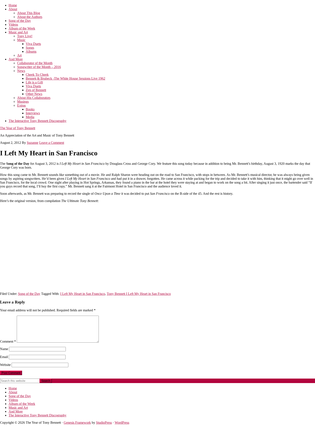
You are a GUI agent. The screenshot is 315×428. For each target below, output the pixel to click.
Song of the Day (29, 294)
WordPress (122, 422)
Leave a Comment (51, 142)
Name (4, 349)
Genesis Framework (77, 422)
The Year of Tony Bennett (17, 128)
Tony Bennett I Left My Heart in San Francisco (139, 294)
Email (4, 357)
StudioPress (104, 422)
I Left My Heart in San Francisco (82, 294)
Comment (8, 341)
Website (5, 365)
